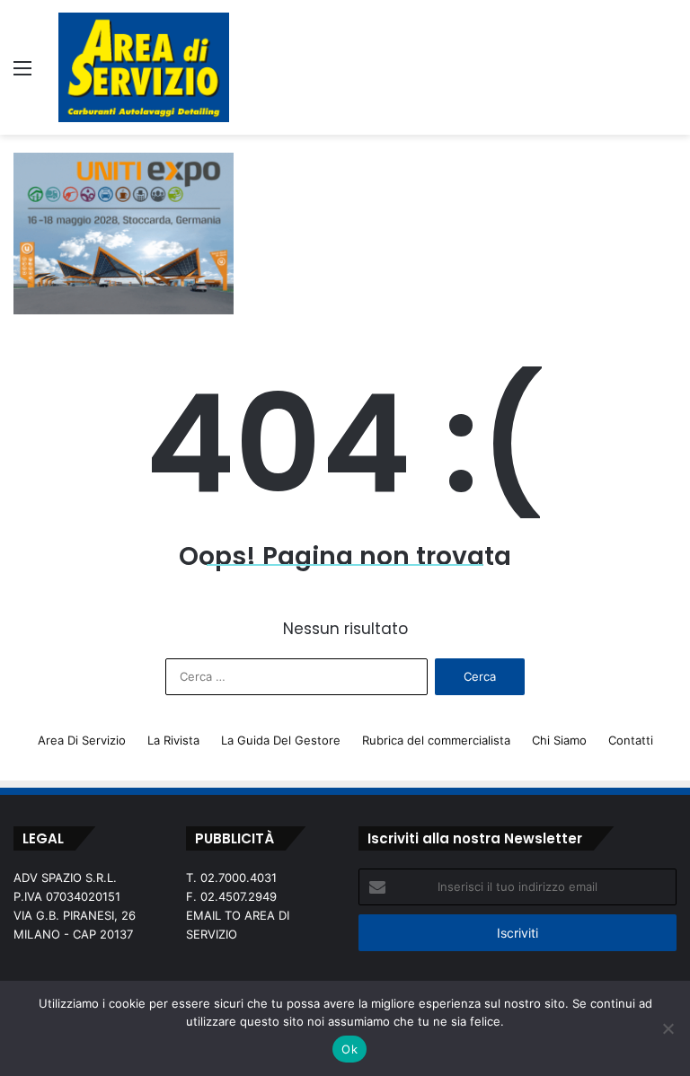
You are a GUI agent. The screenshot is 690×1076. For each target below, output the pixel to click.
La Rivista (173, 740)
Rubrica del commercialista (436, 740)
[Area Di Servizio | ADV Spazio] (143, 67)
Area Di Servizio (82, 740)
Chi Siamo (559, 740)
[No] (668, 1028)
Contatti (630, 740)
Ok (349, 1049)
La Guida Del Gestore (281, 740)
